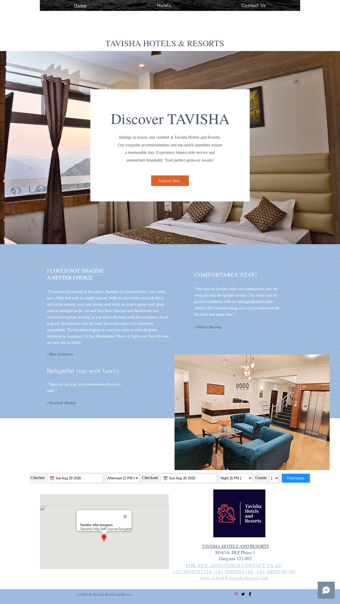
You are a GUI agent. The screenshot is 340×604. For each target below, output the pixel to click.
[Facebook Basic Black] (250, 594)
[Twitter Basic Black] (243, 594)
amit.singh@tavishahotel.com (234, 578)
